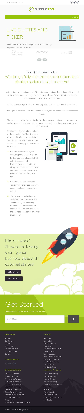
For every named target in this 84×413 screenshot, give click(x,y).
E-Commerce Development (52, 349)
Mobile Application (49, 392)
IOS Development (49, 364)
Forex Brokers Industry (51, 374)
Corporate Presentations (13, 387)
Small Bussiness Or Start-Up (53, 397)
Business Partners (11, 351)
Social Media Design (50, 367)
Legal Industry (48, 389)
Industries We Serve (11, 349)
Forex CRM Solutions (12, 374)
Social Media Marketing (51, 362)
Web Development (49, 354)
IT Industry (47, 387)
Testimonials (9, 346)
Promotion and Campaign (13, 379)
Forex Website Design (12, 376)
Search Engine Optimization (14, 392)
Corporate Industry (50, 379)
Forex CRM (47, 338)
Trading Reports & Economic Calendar (17, 402)
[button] (74, 17)
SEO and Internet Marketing (52, 359)
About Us (8, 338)
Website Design (48, 341)
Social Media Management (13, 384)
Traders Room (10, 400)
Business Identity (49, 351)
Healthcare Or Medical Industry (53, 384)
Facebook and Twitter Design (53, 356)
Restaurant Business (50, 395)
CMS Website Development (13, 381)
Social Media (48, 400)
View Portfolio (14, 278)
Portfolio (8, 343)
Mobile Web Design (50, 343)
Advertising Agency (50, 376)
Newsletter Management (13, 389)
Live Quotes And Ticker (12, 397)
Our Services (9, 341)
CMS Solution (48, 346)
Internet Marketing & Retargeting (15, 395)
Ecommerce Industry (50, 381)
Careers (7, 354)
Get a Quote (13, 272)
